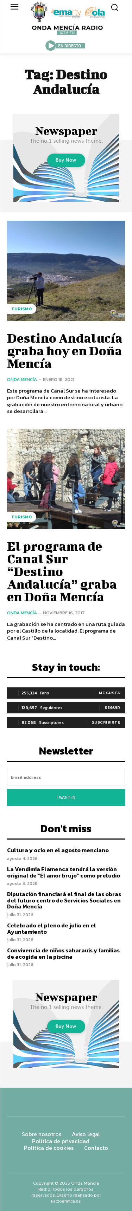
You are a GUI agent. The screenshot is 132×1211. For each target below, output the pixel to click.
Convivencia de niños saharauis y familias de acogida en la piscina (63, 953)
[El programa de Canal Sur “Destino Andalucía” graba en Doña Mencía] (66, 479)
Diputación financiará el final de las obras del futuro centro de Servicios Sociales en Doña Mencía (64, 900)
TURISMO (21, 309)
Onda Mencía (22, 379)
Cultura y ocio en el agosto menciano (58, 850)
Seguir (112, 707)
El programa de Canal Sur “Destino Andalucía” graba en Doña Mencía (62, 571)
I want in (66, 797)
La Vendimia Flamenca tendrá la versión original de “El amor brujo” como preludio (63, 872)
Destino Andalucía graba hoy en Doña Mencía (64, 350)
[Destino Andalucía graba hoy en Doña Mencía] (66, 271)
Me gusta (109, 692)
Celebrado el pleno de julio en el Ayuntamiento (51, 928)
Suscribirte (106, 722)
